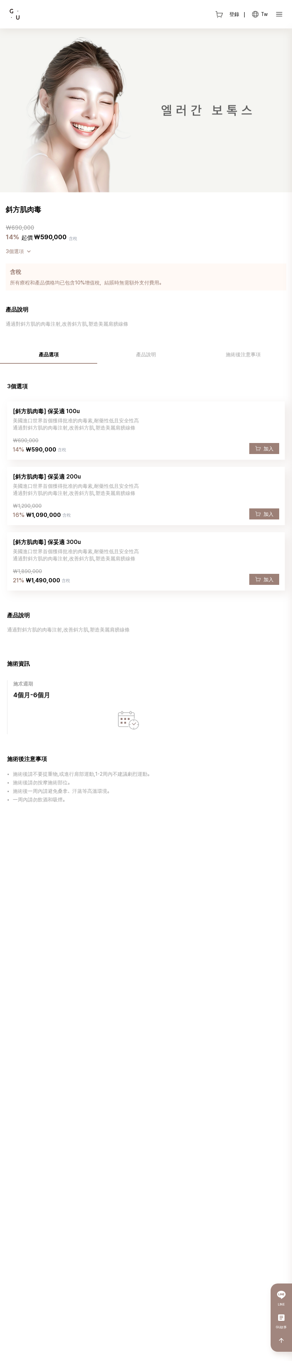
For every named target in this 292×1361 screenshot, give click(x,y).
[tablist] (146, 354)
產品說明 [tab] (146, 354)
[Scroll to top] (281, 1340)
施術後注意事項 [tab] (243, 354)
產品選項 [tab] (49, 354)
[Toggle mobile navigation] (279, 14)
